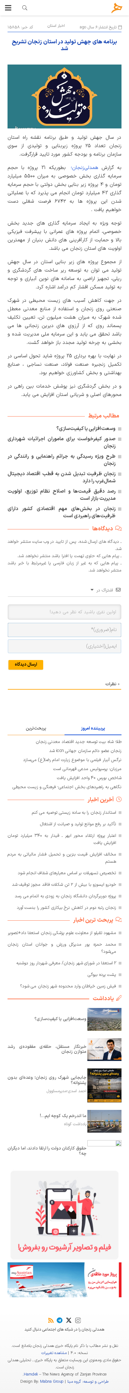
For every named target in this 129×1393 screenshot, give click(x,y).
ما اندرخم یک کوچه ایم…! (63, 1116)
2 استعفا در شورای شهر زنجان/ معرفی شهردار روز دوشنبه (66, 963)
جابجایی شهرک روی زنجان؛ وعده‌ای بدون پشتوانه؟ (47, 1080)
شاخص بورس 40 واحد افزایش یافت (89, 778)
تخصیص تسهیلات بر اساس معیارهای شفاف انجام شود (67, 873)
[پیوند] (24, 8)
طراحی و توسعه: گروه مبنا (88, 1382)
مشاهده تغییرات (54, 1353)
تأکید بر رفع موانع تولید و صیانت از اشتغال (78, 824)
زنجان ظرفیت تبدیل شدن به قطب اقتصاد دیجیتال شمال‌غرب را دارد (62, 477)
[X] (69, 1320)
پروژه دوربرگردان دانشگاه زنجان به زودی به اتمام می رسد (65, 896)
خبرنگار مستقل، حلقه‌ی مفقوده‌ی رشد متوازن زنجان (47, 1049)
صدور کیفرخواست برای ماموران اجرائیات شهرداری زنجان (62, 442)
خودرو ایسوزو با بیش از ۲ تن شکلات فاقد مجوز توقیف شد (64, 884)
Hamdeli (31, 1374)
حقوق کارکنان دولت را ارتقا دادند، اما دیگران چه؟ (47, 1151)
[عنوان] (117, 8)
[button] (8, 8)
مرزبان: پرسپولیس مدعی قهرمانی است (87, 769)
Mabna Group (52, 1382)
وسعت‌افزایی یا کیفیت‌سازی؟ (86, 428)
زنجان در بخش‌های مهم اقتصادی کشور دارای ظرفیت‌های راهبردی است (62, 512)
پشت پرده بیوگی (102, 974)
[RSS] (51, 1320)
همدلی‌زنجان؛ (84, 167)
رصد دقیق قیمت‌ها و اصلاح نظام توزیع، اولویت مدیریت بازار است (62, 495)
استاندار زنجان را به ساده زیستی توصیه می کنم (74, 812)
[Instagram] (78, 1320)
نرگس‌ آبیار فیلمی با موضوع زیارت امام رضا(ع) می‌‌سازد (72, 760)
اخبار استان (56, 26)
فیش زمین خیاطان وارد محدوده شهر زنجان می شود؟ (68, 986)
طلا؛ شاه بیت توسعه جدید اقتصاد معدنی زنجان (78, 742)
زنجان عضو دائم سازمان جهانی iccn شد (85, 751)
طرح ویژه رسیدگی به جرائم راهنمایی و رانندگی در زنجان (62, 460)
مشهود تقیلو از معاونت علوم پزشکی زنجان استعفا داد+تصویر (62, 933)
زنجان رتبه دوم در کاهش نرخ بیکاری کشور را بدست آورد (66, 907)
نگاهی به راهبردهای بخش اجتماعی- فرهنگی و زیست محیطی (67, 787)
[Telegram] (60, 1320)
